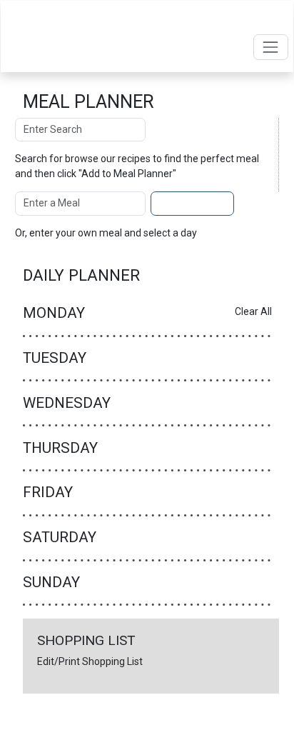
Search (175, 129)
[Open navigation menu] (270, 46)
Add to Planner (192, 203)
